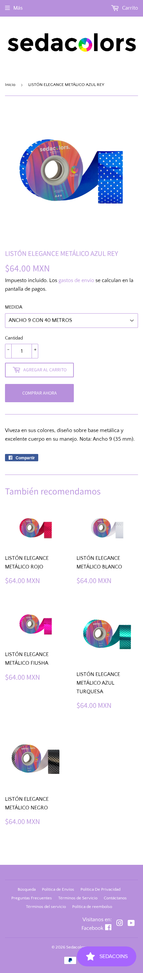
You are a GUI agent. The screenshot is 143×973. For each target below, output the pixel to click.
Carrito (129, 8)
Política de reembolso (92, 906)
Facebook (92, 928)
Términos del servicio (46, 906)
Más (18, 8)
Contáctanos (115, 898)
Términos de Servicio (77, 898)
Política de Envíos (58, 889)
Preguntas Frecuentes (31, 898)
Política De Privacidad (100, 889)
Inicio (10, 84)
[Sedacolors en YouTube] (131, 924)
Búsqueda (27, 889)
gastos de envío (76, 280)
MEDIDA (13, 307)
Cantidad (14, 338)
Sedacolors (76, 947)
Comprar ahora (39, 393)
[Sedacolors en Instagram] (119, 924)
